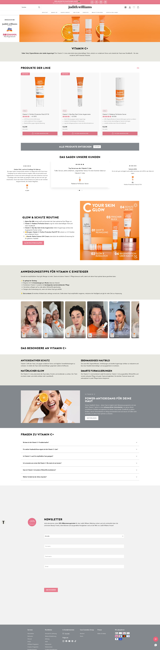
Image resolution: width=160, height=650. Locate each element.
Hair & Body (65, 12)
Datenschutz (48, 647)
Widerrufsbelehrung (50, 636)
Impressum (48, 644)
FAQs (29, 641)
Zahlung (47, 639)
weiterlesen (92, 418)
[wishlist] (134, 7)
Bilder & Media (102, 633)
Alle (138, 68)
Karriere (82, 633)
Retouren (30, 636)
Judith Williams (112, 12)
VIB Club (76, 12)
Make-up (54, 12)
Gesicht (45, 12)
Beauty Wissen (97, 12)
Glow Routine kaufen (33, 243)
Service (85, 12)
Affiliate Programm (33, 644)
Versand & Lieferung (51, 633)
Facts (81, 636)
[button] (155, 645)
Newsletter (31, 633)
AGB (46, 641)
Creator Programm (33, 647)
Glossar (30, 639)
